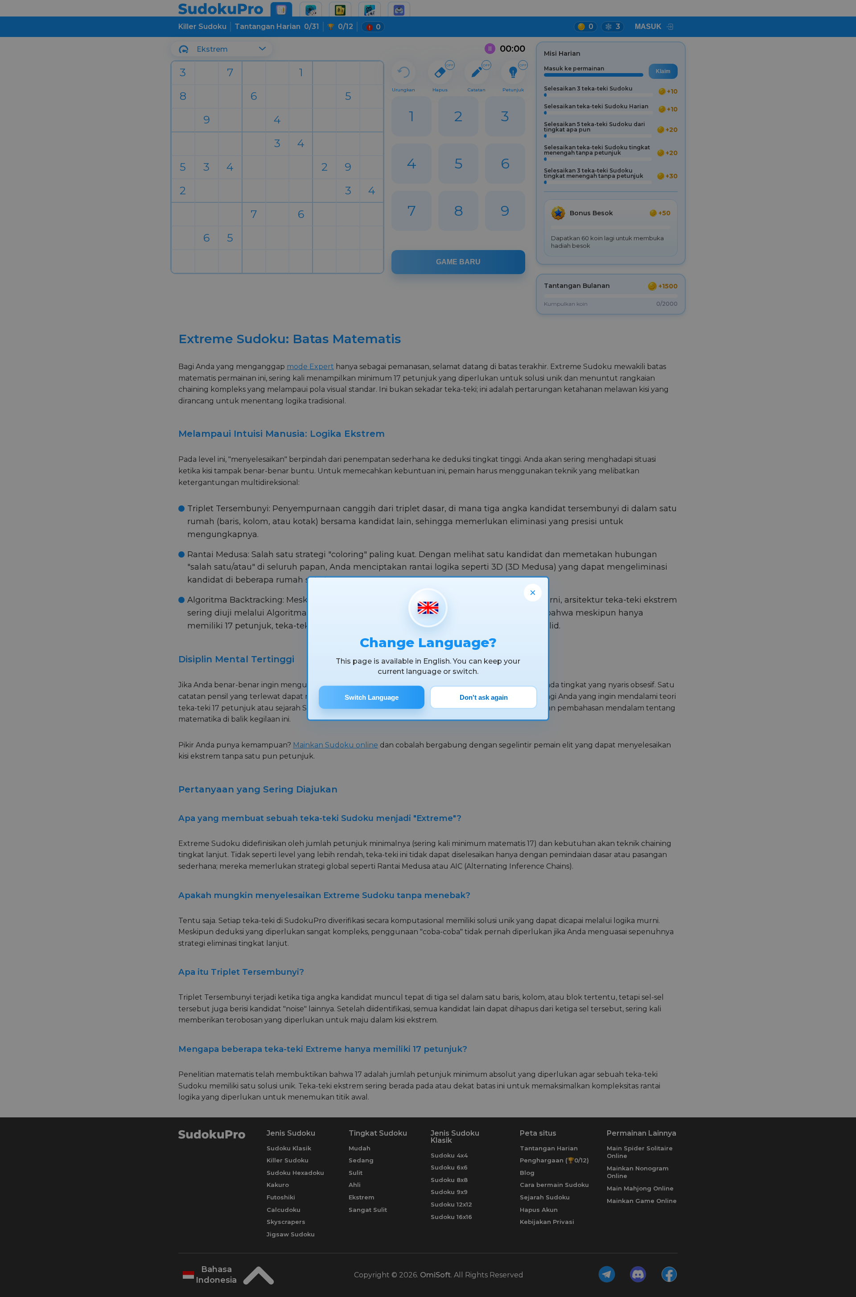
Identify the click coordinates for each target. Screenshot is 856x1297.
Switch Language (372, 697)
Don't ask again (484, 697)
